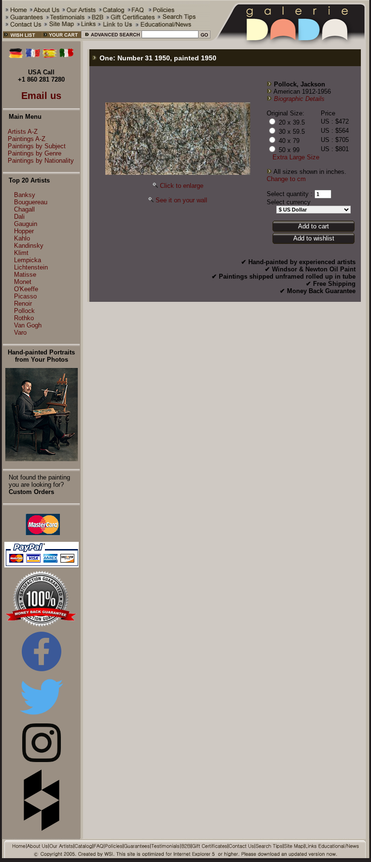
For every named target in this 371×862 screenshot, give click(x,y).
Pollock (24, 310)
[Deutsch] (16, 55)
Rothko (24, 318)
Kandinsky (28, 245)
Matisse (25, 274)
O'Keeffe (26, 289)
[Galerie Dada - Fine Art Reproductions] (290, 39)
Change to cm (286, 179)
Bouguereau (30, 202)
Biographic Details (299, 98)
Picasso (25, 296)
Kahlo (22, 238)
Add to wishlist (313, 238)
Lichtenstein (31, 267)
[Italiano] (66, 55)
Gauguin (25, 223)
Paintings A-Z (26, 138)
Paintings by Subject (37, 146)
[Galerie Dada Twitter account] (41, 716)
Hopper (24, 231)
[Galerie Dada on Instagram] (41, 759)
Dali (19, 216)
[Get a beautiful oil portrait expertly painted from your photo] (41, 459)
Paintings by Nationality (41, 160)
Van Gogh (28, 325)
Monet (22, 281)
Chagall (24, 209)
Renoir (23, 303)
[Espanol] (50, 55)
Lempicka (27, 260)
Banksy (24, 194)
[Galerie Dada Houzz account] (41, 829)
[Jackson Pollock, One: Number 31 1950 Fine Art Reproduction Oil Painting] (177, 172)
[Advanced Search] (111, 39)
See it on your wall (181, 200)
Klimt (21, 252)
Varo (20, 332)
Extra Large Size (295, 157)
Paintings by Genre (34, 153)
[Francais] (33, 55)
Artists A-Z (23, 131)
